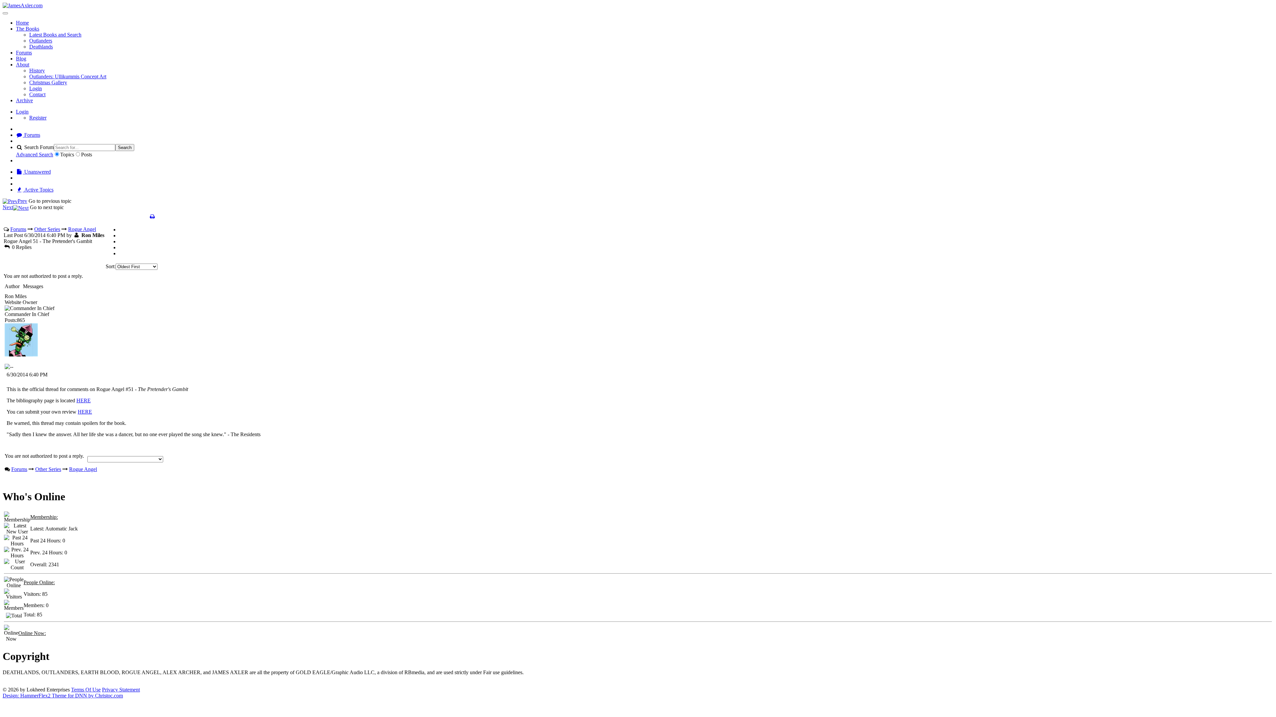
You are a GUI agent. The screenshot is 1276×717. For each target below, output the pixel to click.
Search (125, 147)
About (22, 64)
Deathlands (41, 46)
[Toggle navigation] (5, 13)
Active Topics (38, 190)
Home (22, 23)
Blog (21, 58)
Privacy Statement (121, 689)
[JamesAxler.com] (23, 5)
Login (35, 88)
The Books (27, 29)
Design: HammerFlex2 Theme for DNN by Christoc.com (63, 695)
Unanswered (37, 172)
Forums (24, 52)
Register (38, 117)
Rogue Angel (82, 229)
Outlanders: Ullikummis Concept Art (67, 76)
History (37, 70)
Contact (37, 94)
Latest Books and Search (55, 35)
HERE (83, 400)
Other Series (47, 229)
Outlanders (40, 40)
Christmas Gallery (48, 82)
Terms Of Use (86, 689)
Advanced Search (34, 154)
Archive (24, 100)
